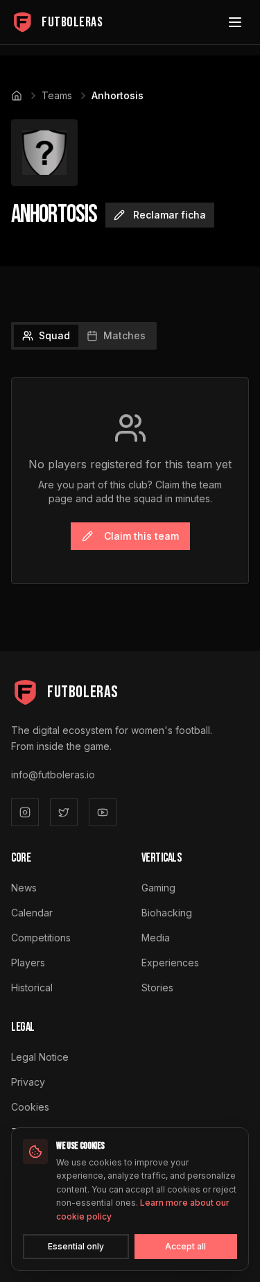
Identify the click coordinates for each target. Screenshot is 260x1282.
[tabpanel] (130, 480)
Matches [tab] (124, 335)
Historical (32, 987)
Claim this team (141, 536)
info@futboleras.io (53, 774)
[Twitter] (64, 812)
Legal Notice (40, 1057)
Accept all (185, 1246)
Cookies (30, 1107)
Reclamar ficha (169, 215)
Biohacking (166, 912)
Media (155, 937)
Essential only (76, 1246)
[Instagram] (25, 812)
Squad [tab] (54, 335)
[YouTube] (102, 812)
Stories (157, 987)
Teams (57, 95)
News (24, 888)
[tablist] (84, 336)
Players (28, 962)
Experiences (170, 962)
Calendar (32, 912)
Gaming (158, 888)
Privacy (28, 1082)
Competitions (41, 937)
